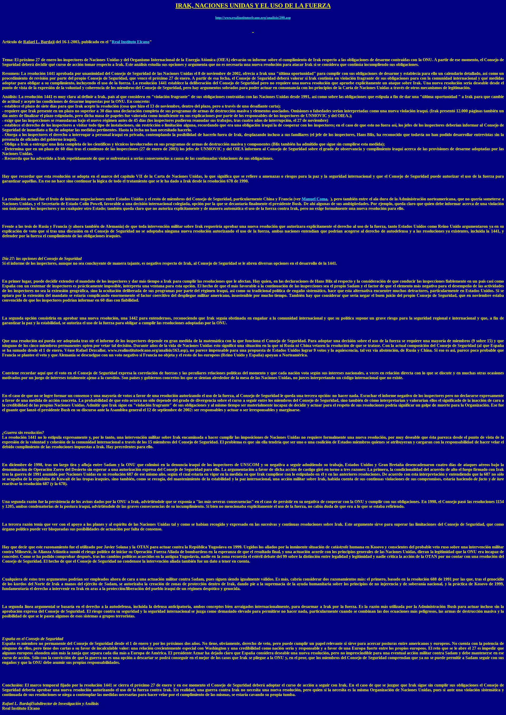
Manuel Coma (314, 199)
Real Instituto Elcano (130, 42)
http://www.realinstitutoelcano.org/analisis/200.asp (253, 18)
